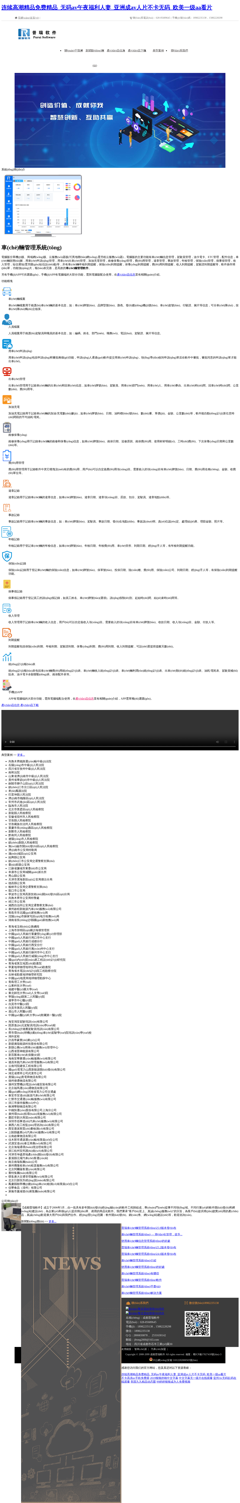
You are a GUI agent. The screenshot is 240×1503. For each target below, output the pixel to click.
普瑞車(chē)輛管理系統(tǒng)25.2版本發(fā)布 (148, 1247)
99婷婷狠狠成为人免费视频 (173, 1381)
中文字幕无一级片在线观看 (196, 1377)
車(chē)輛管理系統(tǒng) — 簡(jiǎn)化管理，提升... (151, 1234)
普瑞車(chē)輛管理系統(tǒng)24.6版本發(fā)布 (148, 1253)
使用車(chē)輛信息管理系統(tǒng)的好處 (145, 1240)
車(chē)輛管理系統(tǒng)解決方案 (141, 1292)
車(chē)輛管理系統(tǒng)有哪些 (140, 1273)
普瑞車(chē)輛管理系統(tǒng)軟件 (141, 1279)
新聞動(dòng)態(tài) (95, 58)
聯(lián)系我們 (179, 50)
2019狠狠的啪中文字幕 (164, 1377)
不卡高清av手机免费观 (135, 1377)
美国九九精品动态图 (143, 1381)
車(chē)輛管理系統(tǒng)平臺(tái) (141, 1286)
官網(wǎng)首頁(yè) (28, 18)
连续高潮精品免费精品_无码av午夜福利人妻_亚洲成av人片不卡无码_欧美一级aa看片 (106, 7)
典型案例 (158, 50)
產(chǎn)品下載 (137, 50)
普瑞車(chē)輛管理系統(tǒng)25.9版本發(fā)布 (148, 1227)
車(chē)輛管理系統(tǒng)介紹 (138, 1260)
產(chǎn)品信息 (116, 50)
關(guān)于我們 (73, 50)
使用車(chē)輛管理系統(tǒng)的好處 (143, 1266)
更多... (21, 754)
